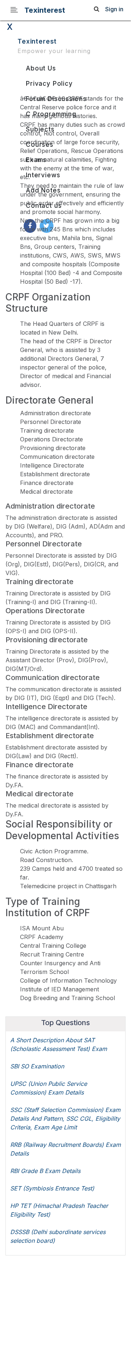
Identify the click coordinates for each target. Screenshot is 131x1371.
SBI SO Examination (37, 1066)
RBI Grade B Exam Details (45, 1170)
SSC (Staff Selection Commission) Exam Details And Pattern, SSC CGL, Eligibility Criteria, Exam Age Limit (65, 1118)
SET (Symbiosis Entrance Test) (52, 1188)
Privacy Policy (49, 83)
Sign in (114, 9)
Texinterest (44, 10)
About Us (41, 68)
